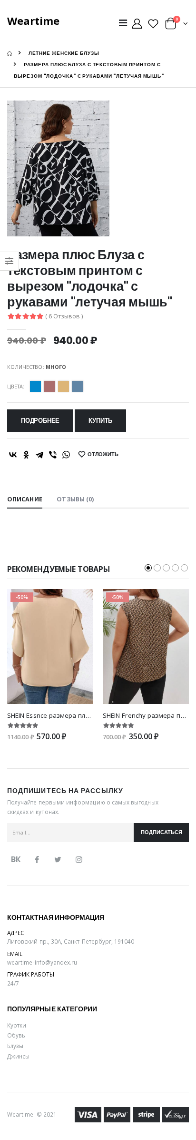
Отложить (103, 454)
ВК (15, 859)
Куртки (16, 1025)
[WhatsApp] (66, 454)
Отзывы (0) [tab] (75, 499)
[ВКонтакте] (13, 454)
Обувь (16, 1035)
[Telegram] (39, 454)
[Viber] (53, 454)
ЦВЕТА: (15, 386)
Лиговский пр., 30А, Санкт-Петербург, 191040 (71, 941)
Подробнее (40, 421)
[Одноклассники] (26, 454)
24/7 (13, 983)
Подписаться (161, 832)
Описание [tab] (24, 499)
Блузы (15, 1045)
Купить (100, 421)
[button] (176, 25)
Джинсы (18, 1056)
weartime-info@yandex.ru (42, 962)
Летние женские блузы (64, 53)
